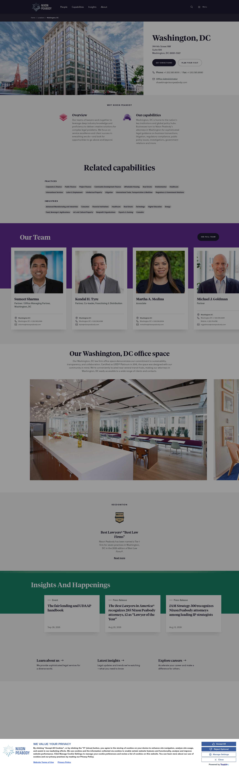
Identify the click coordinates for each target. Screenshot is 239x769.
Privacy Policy (64, 762)
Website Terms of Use (43, 762)
